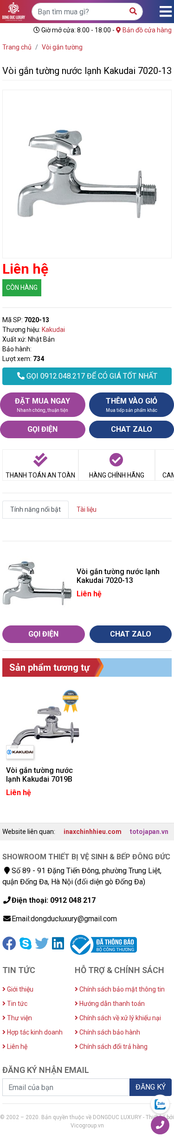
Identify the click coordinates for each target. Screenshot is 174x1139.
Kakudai (53, 329)
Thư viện (19, 1018)
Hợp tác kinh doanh (34, 1032)
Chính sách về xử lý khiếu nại (119, 1018)
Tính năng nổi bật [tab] (35, 509)
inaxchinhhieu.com (93, 831)
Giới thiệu (19, 989)
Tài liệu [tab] (87, 509)
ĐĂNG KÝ (150, 1087)
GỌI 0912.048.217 (91, 376)
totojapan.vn (149, 831)
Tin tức (16, 1003)
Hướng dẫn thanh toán (111, 1003)
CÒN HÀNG (22, 287)
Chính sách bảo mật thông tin (121, 989)
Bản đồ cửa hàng (146, 30)
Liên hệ (16, 1046)
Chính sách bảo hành (109, 1032)
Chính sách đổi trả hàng (113, 1046)
